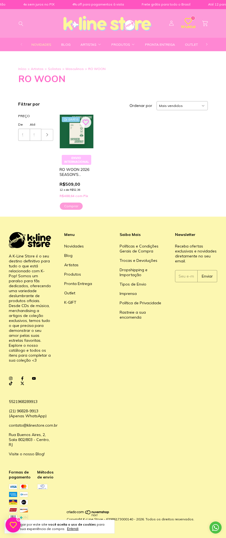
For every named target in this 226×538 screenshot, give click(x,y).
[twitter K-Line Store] (22, 383)
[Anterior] (21, 44)
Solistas (54, 69)
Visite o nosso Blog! (27, 453)
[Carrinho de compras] (205, 23)
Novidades (41, 44)
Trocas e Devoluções (138, 260)
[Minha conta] (171, 23)
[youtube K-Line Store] (34, 378)
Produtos (120, 44)
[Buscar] (21, 23)
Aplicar (47, 135)
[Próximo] (206, 44)
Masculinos (75, 69)
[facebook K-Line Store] (22, 378)
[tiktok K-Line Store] (11, 383)
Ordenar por (141, 105)
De (20, 124)
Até (33, 124)
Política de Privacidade (140, 302)
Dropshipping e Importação (133, 272)
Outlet (191, 44)
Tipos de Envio (133, 284)
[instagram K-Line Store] (11, 378)
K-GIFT (70, 302)
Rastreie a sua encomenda (133, 315)
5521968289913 (23, 401)
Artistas (88, 44)
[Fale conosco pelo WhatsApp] (215, 527)
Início (22, 69)
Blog (66, 44)
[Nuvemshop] (88, 515)
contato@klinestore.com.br (33, 425)
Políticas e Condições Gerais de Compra (139, 249)
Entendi (73, 529)
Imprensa (128, 293)
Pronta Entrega (160, 44)
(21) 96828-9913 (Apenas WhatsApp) (28, 413)
